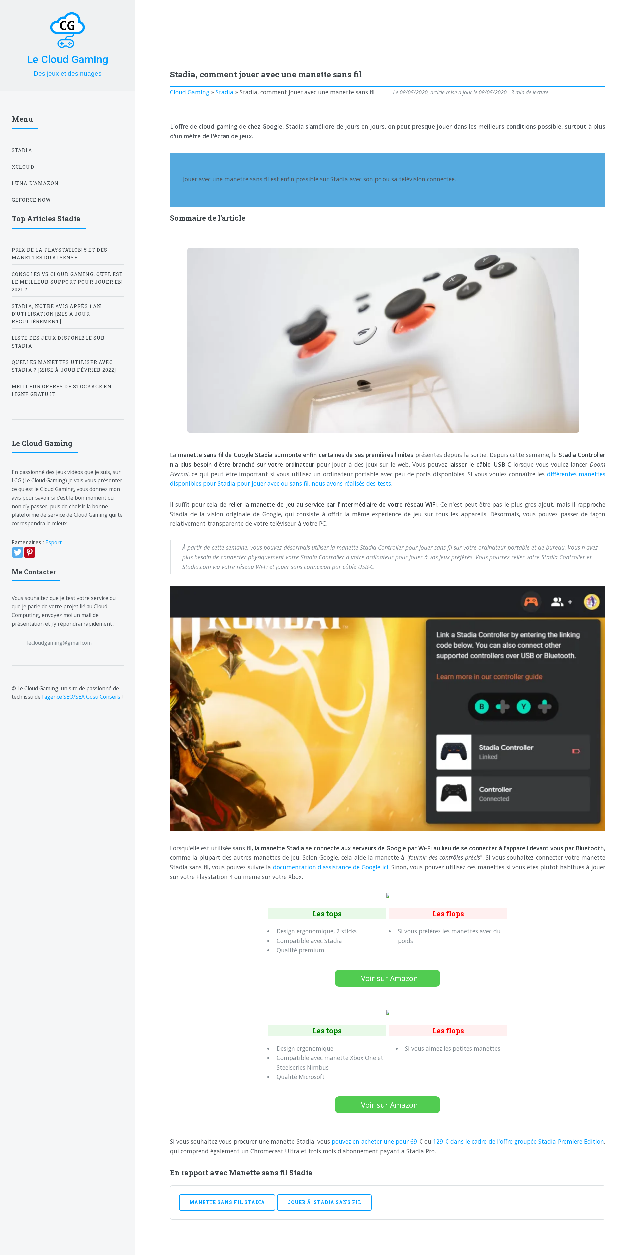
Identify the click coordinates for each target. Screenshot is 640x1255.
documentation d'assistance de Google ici (330, 867)
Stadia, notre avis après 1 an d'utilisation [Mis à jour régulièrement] (57, 314)
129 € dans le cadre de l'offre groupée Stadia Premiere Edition (517, 1141)
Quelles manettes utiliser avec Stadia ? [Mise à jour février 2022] (64, 366)
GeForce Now (31, 200)
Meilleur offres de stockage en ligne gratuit (62, 390)
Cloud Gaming (189, 92)
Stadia (224, 92)
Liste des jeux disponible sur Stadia (58, 342)
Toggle (151, 19)
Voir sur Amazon (389, 978)
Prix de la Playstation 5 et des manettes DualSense (59, 254)
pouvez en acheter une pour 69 (375, 1141)
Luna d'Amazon (35, 183)
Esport (53, 542)
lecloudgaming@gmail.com (59, 642)
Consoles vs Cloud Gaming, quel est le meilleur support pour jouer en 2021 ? (67, 282)
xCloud (23, 167)
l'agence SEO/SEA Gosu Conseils (81, 696)
